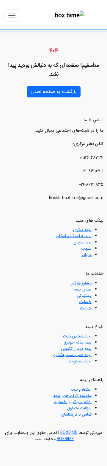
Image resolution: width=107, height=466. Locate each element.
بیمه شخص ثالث (77, 336)
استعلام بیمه (81, 389)
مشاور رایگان (81, 283)
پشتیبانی (84, 295)
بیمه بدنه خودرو (78, 342)
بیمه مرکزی (82, 229)
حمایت (86, 308)
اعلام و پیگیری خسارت (73, 402)
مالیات (86, 254)
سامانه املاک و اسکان (74, 236)
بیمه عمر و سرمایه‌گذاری (72, 355)
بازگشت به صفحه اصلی (54, 91)
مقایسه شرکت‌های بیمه (72, 395)
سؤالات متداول (79, 408)
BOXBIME (69, 432)
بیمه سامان (82, 242)
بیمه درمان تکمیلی (76, 348)
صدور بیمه (83, 289)
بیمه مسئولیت (79, 361)
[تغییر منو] (12, 15)
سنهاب (86, 248)
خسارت (85, 302)
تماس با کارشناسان (76, 414)
